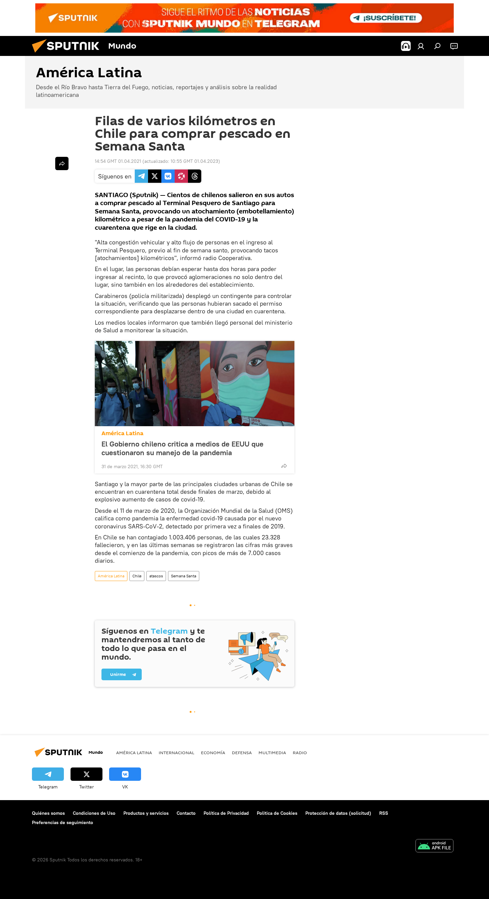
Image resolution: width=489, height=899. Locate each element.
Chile (136, 575)
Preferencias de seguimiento (62, 822)
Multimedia (272, 752)
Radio (300, 752)
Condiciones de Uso (94, 813)
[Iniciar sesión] (420, 46)
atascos (156, 575)
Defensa (242, 752)
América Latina (122, 433)
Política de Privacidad (226, 813)
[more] (284, 465)
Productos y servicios (146, 813)
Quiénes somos (48, 813)
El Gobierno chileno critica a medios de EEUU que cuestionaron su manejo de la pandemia (182, 448)
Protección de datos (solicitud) (338, 813)
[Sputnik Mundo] (68, 54)
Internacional (176, 752)
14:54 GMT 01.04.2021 (118, 161)
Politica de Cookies (277, 813)
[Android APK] (434, 846)
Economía (213, 752)
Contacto (186, 813)
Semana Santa (183, 575)
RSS (383, 813)
